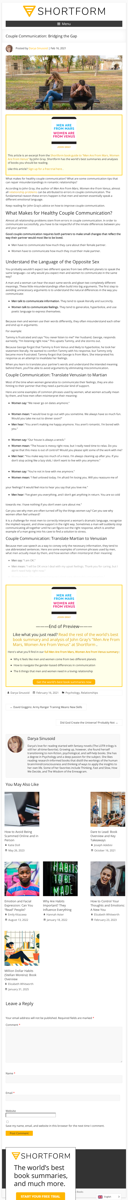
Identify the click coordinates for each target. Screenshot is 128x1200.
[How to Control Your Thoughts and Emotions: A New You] (107, 863)
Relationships (89, 693)
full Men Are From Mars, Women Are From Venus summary (81, 652)
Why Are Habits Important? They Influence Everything (57, 905)
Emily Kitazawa (17, 914)
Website (11, 1111)
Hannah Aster (55, 914)
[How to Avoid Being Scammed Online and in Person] (21, 793)
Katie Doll (14, 845)
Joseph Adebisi (103, 845)
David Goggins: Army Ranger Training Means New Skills (46, 707)
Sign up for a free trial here (45, 169)
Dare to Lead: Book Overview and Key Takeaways (103, 836)
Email (10, 1093)
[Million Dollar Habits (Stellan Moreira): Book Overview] (21, 932)
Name (10, 1073)
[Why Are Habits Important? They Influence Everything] (60, 863)
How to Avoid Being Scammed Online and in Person (21, 836)
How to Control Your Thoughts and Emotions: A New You (107, 905)
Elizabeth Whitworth (107, 914)
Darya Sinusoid (38, 48)
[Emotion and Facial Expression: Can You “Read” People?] (21, 863)
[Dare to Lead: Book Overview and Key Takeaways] (107, 793)
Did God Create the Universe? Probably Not (89, 722)
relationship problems (23, 192)
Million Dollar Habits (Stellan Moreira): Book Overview (20, 975)
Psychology (73, 693)
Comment (13, 1025)
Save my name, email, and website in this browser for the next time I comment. (55, 1126)
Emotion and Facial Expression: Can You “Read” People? (18, 905)
